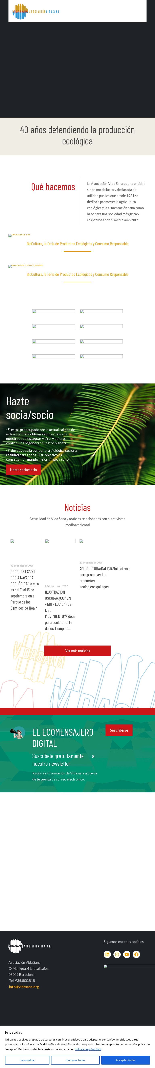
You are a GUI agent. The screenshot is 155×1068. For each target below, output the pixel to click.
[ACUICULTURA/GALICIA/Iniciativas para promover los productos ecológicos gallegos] (95, 547)
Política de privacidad (88, 1049)
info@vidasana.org (24, 987)
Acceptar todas (125, 1060)
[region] (77, 1047)
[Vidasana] (36, 11)
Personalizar (27, 1060)
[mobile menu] (140, 11)
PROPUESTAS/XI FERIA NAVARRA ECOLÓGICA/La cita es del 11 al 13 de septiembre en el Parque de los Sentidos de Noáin (24, 589)
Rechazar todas (75, 1060)
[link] (53, 312)
